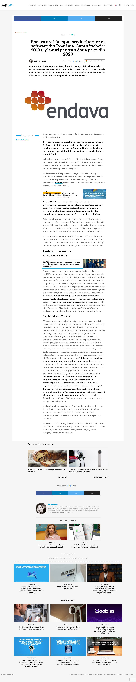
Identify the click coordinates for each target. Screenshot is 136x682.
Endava (48, 251)
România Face (96, 5)
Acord (93, 674)
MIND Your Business (66, 5)
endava (74, 558)
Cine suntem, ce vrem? (76, 674)
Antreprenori (32, 5)
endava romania (82, 558)
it (56, 558)
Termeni (109, 674)
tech (68, 558)
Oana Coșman (39, 61)
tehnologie (62, 558)
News (73, 35)
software (51, 558)
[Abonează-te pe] (77, 61)
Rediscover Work (108, 5)
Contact (131, 674)
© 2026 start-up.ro (7, 674)
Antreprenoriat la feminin (82, 5)
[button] (120, 5)
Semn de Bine (42, 5)
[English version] (116, 5)
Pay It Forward (53, 5)
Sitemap (119, 674)
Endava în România (22, 140)
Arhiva (126, 674)
